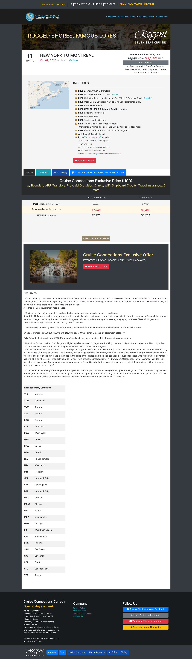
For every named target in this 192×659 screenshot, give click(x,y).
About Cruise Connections (141, 17)
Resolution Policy (114, 154)
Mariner (73, 60)
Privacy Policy (79, 608)
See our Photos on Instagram (145, 615)
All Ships (113, 652)
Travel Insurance (92, 137)
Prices (62, 652)
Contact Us (161, 17)
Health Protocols (76, 652)
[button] (29, 172)
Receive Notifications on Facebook (146, 609)
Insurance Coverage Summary (94, 154)
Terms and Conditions (82, 613)
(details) (116, 94)
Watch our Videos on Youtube (147, 621)
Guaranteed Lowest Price (117, 17)
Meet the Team (79, 611)
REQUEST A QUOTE (97, 266)
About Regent (96, 652)
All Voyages (52, 652)
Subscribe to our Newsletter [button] (146, 627)
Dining (124, 652)
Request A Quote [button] (85, 160)
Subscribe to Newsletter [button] (54, 4)
